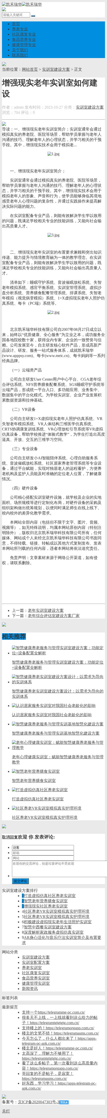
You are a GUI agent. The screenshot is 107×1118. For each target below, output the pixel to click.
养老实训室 (32, 968)
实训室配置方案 (36, 962)
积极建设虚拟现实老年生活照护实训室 (58, 922)
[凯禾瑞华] (22, 4)
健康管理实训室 (36, 983)
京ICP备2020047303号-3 (38, 1102)
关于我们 (20, 50)
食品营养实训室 (36, 978)
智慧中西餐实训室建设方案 (48, 927)
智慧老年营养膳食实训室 (46, 901)
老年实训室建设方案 (46, 610)
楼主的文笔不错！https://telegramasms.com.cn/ (60, 1033)
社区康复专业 (24, 34)
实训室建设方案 (56, 69)
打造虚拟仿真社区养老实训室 (50, 896)
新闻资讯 (30, 988)
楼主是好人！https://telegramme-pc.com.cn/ (57, 1048)
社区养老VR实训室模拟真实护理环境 (56, 911)
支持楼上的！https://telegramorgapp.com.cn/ (58, 1028)
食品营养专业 (24, 39)
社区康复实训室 (36, 973)
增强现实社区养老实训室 (46, 906)
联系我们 (20, 55)
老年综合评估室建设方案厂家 (54, 616)
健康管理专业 (24, 45)
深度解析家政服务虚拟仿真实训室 (54, 932)
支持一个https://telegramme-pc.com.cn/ (53, 1012)
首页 (16, 24)
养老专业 (20, 29)
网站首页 (30, 69)
